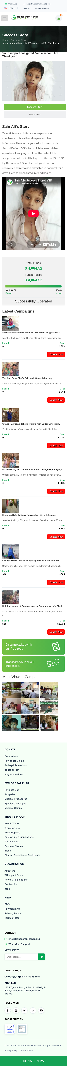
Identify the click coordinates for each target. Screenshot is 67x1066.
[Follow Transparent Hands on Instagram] (16, 1010)
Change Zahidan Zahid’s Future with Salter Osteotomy (31, 424)
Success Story (18, 40)
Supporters (35, 114)
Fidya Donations (14, 774)
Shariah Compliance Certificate (22, 855)
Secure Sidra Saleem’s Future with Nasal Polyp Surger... (31, 332)
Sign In (26, 8)
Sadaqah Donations (16, 765)
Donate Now (56, 354)
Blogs (8, 850)
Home (5, 40)
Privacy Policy (13, 913)
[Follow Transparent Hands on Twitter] (24, 1010)
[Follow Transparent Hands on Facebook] (8, 1010)
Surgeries (10, 794)
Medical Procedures (16, 798)
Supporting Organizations (19, 837)
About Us (10, 870)
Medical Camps (13, 807)
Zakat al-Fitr (12, 769)
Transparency (12, 828)
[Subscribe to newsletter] (41, 956)
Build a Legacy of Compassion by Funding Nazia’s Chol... (33, 606)
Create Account (42, 8)
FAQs (7, 904)
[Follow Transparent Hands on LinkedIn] (33, 1010)
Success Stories (14, 846)
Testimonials (12, 841)
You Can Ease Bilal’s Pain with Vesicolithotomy (27, 378)
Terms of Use (12, 917)
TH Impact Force (14, 875)
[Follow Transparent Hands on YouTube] (41, 1010)
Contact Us (11, 884)
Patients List (12, 789)
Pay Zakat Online (14, 760)
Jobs (7, 888)
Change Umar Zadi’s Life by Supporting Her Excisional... (32, 560)
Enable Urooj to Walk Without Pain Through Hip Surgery (32, 469)
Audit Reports (12, 832)
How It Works (12, 823)
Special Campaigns (15, 803)
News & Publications (16, 879)
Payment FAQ (12, 908)
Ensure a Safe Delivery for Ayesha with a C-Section (29, 515)
